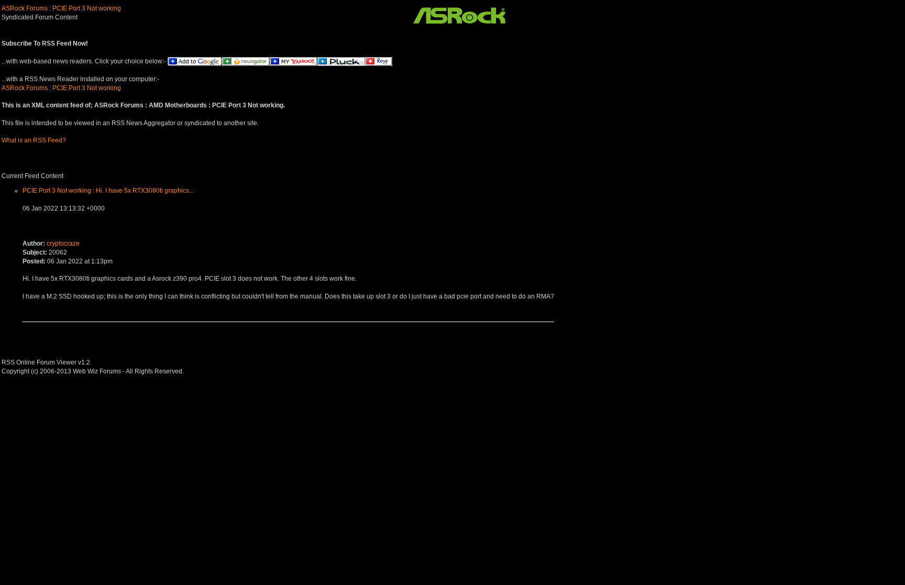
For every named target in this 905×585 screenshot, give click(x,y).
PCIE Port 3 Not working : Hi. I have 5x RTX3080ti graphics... (108, 190)
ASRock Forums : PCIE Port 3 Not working (61, 8)
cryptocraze (63, 243)
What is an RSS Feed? (34, 140)
